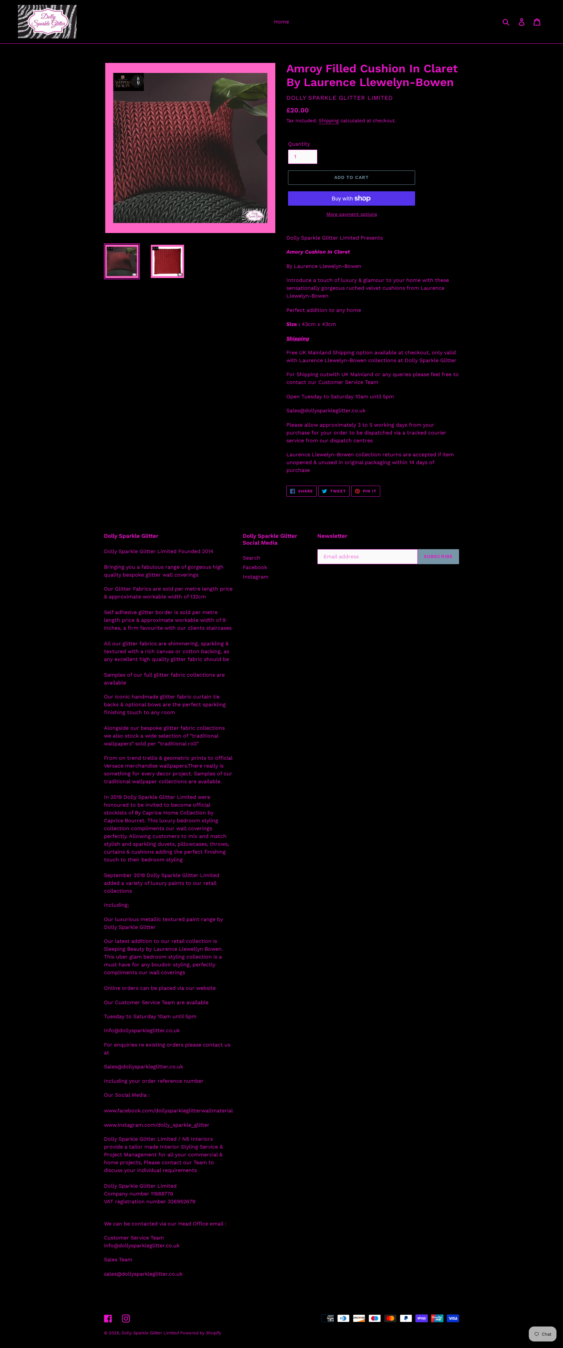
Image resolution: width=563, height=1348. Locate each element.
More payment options (351, 214)
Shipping (329, 121)
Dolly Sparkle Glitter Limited (151, 1332)
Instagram (255, 577)
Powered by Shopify (200, 1332)
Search (251, 558)
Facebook (255, 567)
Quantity (299, 144)
